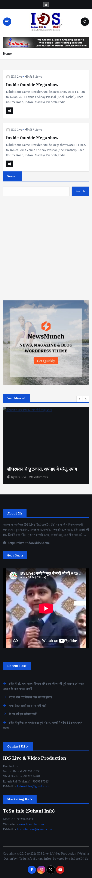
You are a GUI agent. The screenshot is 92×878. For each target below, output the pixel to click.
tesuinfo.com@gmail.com (34, 829)
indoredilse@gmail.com (33, 786)
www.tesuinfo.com (31, 824)
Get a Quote (15, 555)
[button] (79, 399)
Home (7, 53)
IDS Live (16, 76)
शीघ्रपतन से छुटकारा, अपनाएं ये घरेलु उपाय (42, 469)
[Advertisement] (46, 248)
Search (12, 176)
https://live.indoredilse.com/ (28, 543)
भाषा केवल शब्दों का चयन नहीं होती (27, 706)
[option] (46, 445)
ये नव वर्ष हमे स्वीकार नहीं (22, 714)
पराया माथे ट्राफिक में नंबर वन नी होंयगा (30, 697)
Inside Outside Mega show (32, 84)
